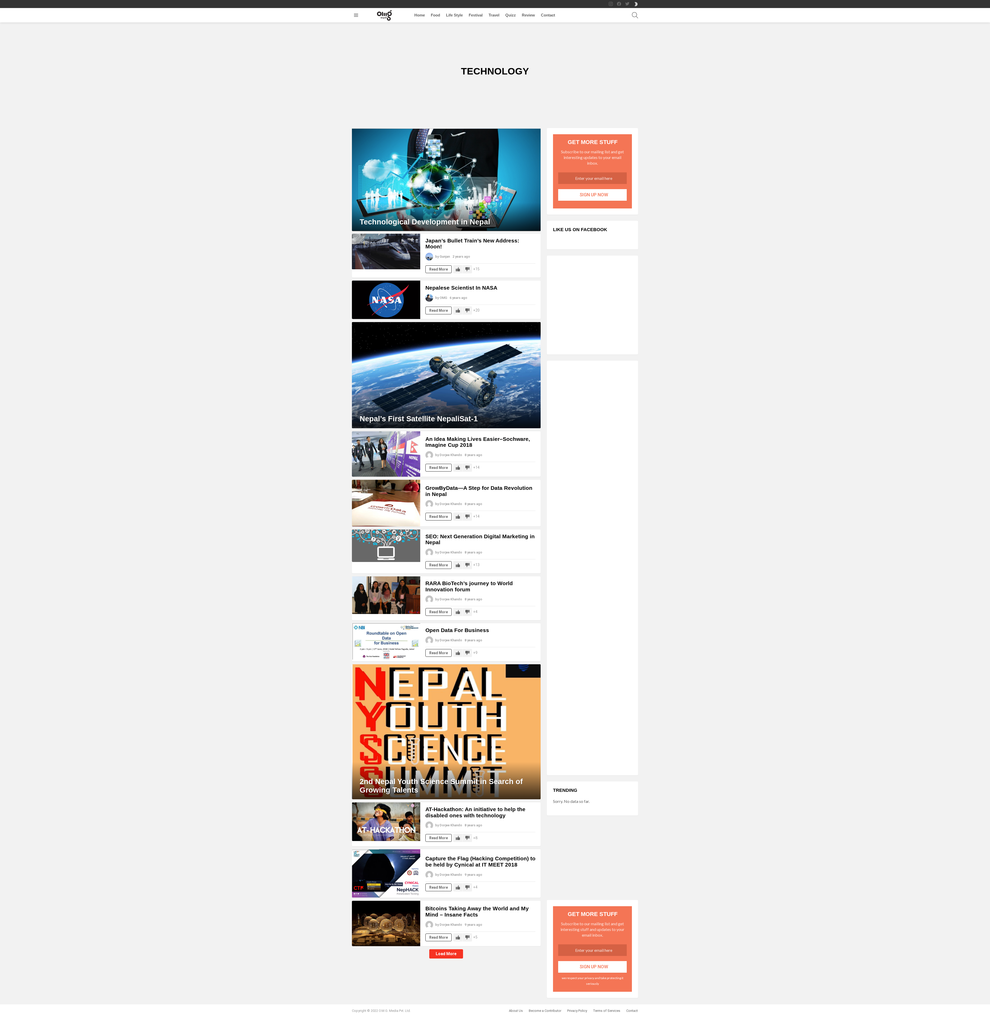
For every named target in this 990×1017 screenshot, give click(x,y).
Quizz (510, 15)
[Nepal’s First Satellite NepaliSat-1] (446, 375)
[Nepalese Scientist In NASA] (386, 300)
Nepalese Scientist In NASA (461, 288)
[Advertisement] (592, 305)
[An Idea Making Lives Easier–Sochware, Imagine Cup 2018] (386, 454)
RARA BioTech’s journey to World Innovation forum (469, 586)
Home (419, 15)
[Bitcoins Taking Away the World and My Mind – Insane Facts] (386, 923)
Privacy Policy (577, 1011)
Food (435, 15)
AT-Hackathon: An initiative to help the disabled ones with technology (475, 812)
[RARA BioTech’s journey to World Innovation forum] (386, 595)
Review (528, 15)
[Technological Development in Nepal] (446, 179)
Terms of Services (606, 1011)
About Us (516, 1011)
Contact (548, 15)
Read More (438, 269)
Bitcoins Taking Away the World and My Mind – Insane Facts (477, 911)
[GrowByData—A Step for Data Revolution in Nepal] (386, 503)
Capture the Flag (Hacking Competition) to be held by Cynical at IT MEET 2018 (480, 861)
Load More (446, 953)
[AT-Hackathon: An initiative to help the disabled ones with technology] (386, 821)
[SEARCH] (635, 15)
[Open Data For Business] (386, 641)
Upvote (458, 269)
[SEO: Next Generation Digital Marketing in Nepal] (386, 545)
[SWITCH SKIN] (636, 4)
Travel (494, 15)
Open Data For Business (457, 630)
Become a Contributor (545, 1011)
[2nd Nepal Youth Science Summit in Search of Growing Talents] (446, 731)
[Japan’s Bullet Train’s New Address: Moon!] (386, 252)
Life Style (454, 15)
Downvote (467, 269)
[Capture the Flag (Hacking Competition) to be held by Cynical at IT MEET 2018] (386, 873)
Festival (476, 15)
